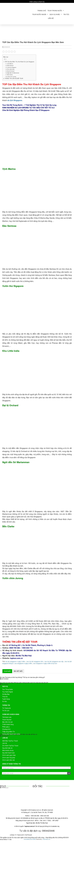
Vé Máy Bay (6, 694)
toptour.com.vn (16, 658)
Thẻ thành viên (6, 717)
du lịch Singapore (14, 100)
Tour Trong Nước (55, 10)
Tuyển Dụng (6, 699)
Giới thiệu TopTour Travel (10, 741)
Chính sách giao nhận (9, 755)
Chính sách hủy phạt (8, 758)
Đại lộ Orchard (10, 71)
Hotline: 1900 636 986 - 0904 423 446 (59, 5)
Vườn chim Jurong (11, 76)
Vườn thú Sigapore (11, 67)
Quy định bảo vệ (7, 748)
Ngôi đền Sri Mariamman (13, 73)
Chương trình (6, 729)
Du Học (4, 701)
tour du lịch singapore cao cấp (54, 661)
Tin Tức (66, 14)
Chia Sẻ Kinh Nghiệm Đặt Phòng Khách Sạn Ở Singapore (26, 110)
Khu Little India (10, 69)
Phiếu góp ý (6, 727)
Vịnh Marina (10, 63)
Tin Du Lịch (5, 710)
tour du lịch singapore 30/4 (35, 661)
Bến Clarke (10, 74)
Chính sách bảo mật (8, 760)
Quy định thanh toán (8, 753)
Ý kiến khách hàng (8, 724)
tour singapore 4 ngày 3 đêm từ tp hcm (45, 663)
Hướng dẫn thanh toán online (11, 734)
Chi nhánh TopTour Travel (10, 746)
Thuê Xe (5, 697)
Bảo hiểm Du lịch (7, 722)
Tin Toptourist (6, 708)
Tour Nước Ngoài (39, 14)
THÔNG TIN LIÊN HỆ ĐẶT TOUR (14, 78)
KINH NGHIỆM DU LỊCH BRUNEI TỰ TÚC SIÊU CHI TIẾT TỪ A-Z (28, 107)
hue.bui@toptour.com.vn (35, 5)
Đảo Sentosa (10, 65)
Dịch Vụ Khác (55, 14)
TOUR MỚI (7, 671)
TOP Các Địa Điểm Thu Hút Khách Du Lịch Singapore (19, 62)
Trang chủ (41, 10)
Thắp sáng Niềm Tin (8, 732)
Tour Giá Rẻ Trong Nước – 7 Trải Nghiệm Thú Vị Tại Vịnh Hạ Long (29, 105)
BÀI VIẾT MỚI (18, 671)
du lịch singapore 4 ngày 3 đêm (15, 661)
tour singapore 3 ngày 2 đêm (23, 663)
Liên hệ (51, 18)
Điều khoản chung (7, 750)
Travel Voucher (6, 720)
